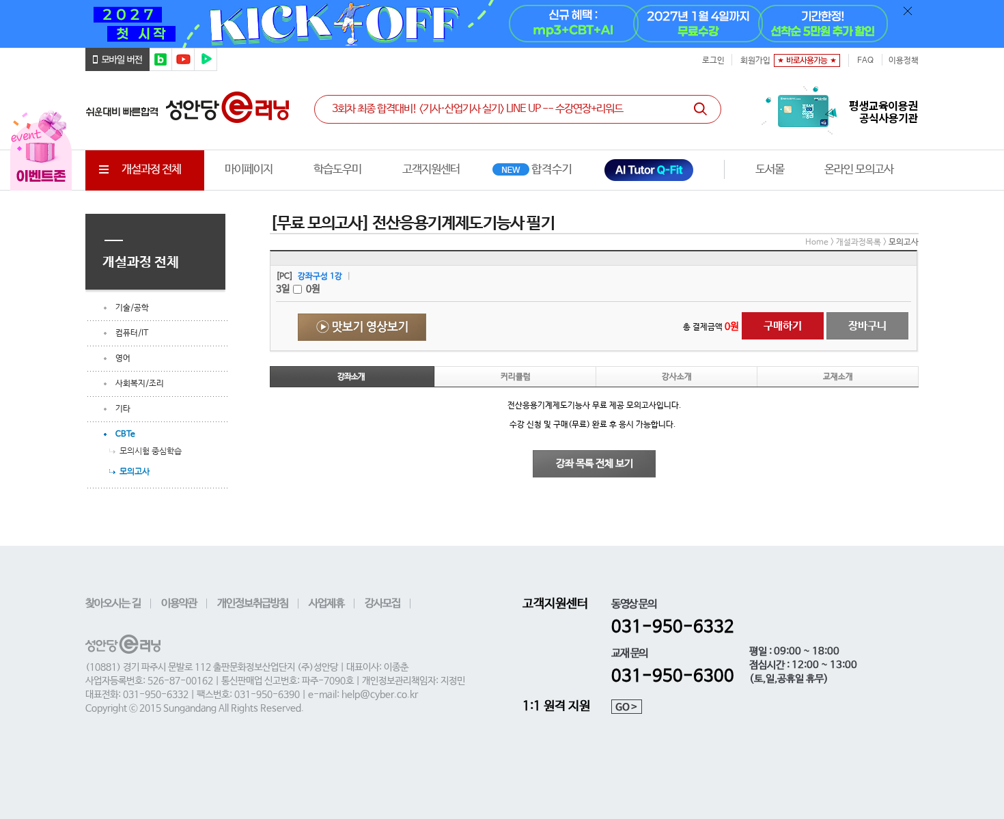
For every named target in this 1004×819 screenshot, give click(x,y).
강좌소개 (351, 377)
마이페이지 (249, 169)
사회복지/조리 (139, 384)
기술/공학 (132, 308)
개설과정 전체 (151, 169)
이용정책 (904, 61)
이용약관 (179, 603)
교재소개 (838, 377)
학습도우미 (337, 169)
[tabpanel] (502, 24)
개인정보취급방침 (252, 603)
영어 (122, 358)
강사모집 (382, 603)
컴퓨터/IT (131, 333)
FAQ (865, 61)
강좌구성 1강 (320, 276)
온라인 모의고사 (858, 169)
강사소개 (677, 377)
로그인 (713, 61)
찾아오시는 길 (113, 603)
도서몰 (769, 169)
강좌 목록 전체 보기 (594, 463)
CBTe (125, 434)
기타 (122, 409)
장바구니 (867, 326)
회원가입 (755, 61)
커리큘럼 (516, 377)
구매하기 (783, 326)
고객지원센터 (431, 169)
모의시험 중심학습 (151, 451)
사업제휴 (326, 603)
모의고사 (135, 471)
